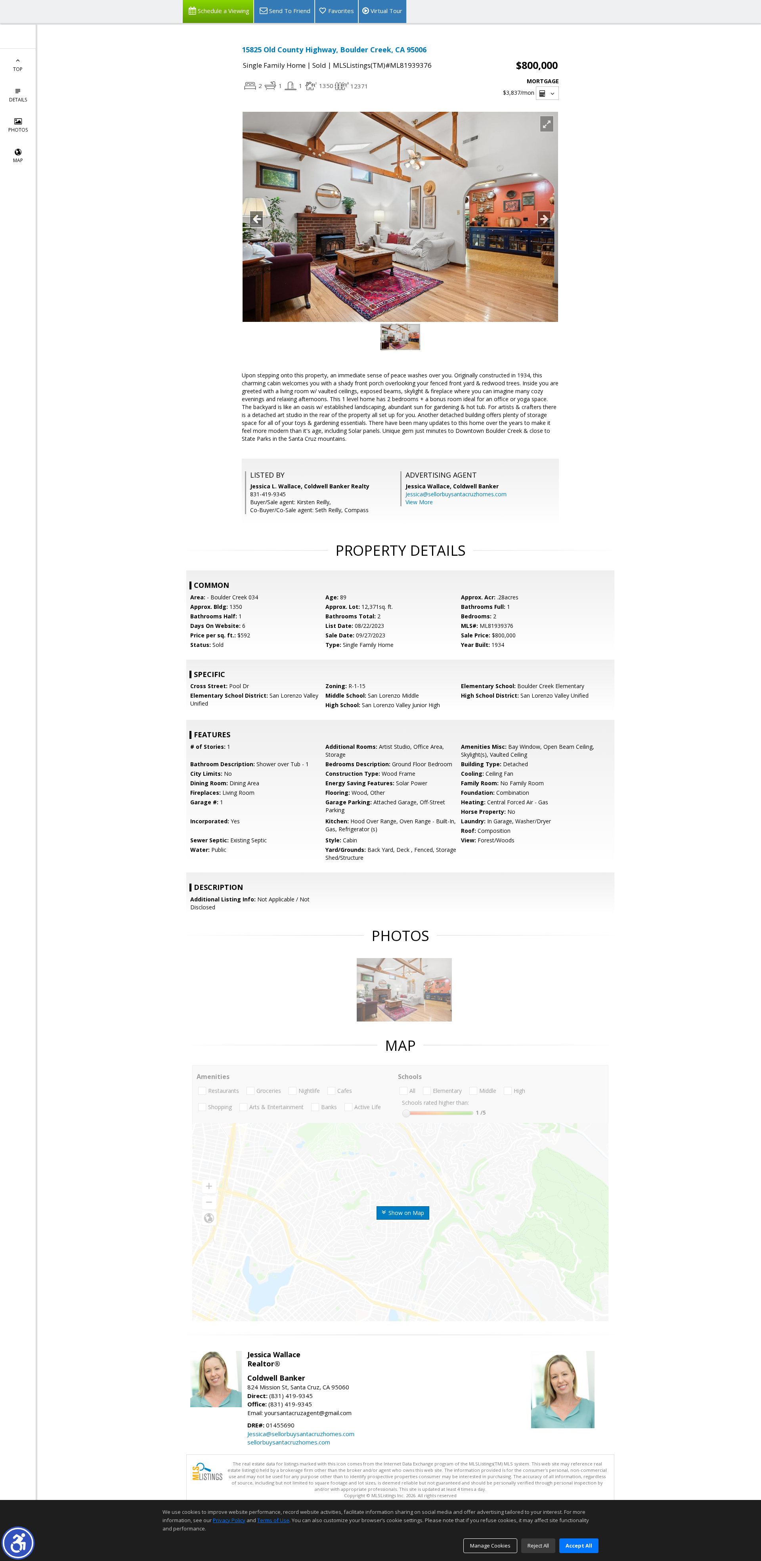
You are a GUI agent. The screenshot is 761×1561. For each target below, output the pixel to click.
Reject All (538, 1545)
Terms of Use (273, 1520)
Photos (18, 129)
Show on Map (405, 1213)
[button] (18, 1543)
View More (419, 502)
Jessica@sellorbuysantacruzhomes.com (456, 494)
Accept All (579, 1545)
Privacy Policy (229, 1520)
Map (18, 160)
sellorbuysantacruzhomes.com (288, 1442)
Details (18, 99)
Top (18, 69)
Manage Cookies (490, 1545)
